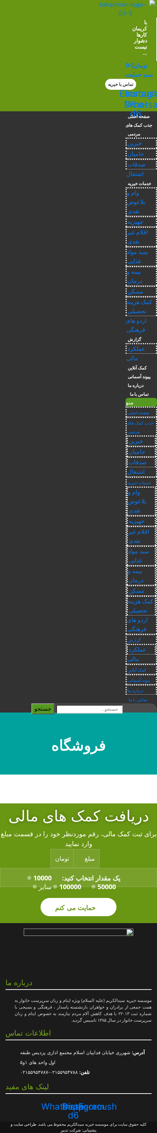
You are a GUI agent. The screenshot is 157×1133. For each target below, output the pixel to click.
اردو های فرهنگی (136, 325)
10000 (42, 878)
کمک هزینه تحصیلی (139, 306)
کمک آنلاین (137, 367)
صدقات (136, 164)
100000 (70, 886)
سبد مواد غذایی (137, 256)
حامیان (135, 154)
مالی (132, 358)
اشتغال (134, 174)
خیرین (134, 143)
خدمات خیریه (139, 183)
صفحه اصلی (139, 116)
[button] (120, 84)
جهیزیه (135, 222)
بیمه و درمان (134, 276)
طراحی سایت (25, 1124)
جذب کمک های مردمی (139, 130)
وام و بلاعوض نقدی (136, 202)
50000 (106, 886)
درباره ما (135, 385)
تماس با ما (138, 394)
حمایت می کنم (76, 907)
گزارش (134, 339)
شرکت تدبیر (71, 1130)
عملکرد (136, 349)
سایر (45, 886)
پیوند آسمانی (139, 376)
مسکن (135, 291)
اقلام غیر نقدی (137, 237)
